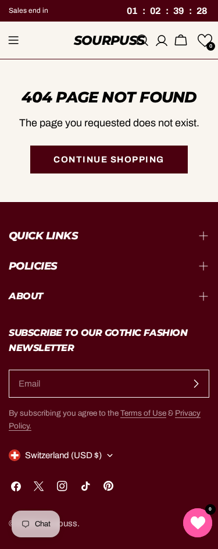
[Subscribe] (196, 383)
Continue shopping (109, 159)
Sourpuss (109, 40)
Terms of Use (143, 413)
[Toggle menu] (13, 40)
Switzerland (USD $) (63, 455)
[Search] (142, 40)
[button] (205, 40)
